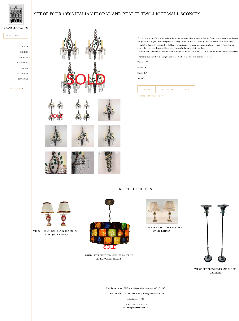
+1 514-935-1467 (114, 293)
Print (187, 89)
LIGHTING (24, 52)
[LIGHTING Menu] (29, 52)
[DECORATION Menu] (29, 63)
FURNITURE (23, 57)
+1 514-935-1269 (132, 293)
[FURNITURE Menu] (29, 58)
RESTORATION (22, 74)
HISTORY (24, 68)
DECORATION (22, 63)
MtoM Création (141, 307)
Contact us (146, 89)
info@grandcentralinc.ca (153, 293)
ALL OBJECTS (22, 47)
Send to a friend (168, 89)
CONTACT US (23, 79)
